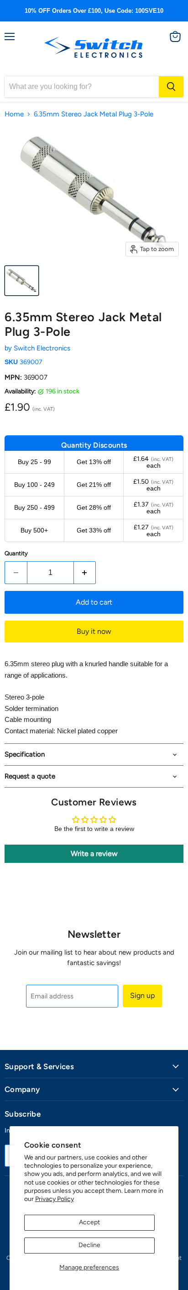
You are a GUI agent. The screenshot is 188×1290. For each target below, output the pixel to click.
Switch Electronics (42, 348)
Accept (89, 1222)
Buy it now (94, 631)
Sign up (142, 995)
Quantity (16, 553)
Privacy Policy (54, 1199)
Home (14, 114)
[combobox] (82, 86)
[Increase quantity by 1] (85, 572)
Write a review (94, 853)
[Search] (171, 86)
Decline (89, 1245)
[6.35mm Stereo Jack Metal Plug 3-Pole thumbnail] (21, 280)
